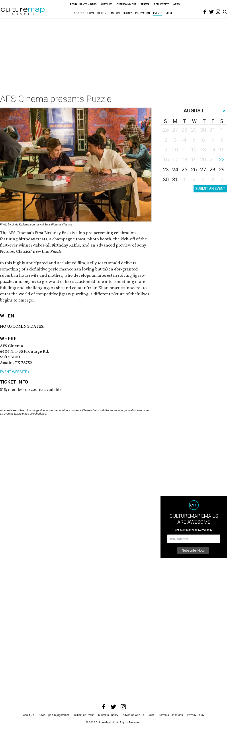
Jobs (152, 715)
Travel (145, 4)
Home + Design (96, 13)
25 (184, 169)
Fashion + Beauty (121, 13)
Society (79, 13)
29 (222, 169)
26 (194, 169)
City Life (106, 4)
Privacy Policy (195, 715)
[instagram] (218, 11)
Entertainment (126, 4)
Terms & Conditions (171, 715)
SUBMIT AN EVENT (210, 188)
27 (203, 169)
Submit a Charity (108, 715)
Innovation (142, 13)
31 (175, 179)
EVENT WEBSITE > (15, 372)
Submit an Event (84, 715)
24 (175, 169)
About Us (28, 715)
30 (166, 179)
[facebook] (205, 12)
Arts (176, 4)
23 (166, 169)
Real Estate (161, 4)
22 (222, 160)
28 (212, 169)
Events (157, 13)
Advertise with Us (133, 715)
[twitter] (211, 11)
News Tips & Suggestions (54, 715)
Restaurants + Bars (83, 4)
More (169, 13)
